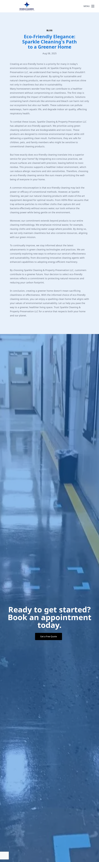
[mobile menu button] (93, 6)
